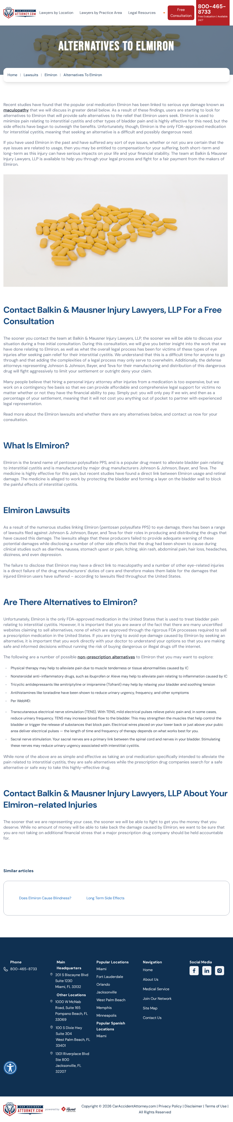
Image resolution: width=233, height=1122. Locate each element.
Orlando (103, 984)
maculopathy (16, 110)
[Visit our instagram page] (219, 970)
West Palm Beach (110, 1000)
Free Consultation (181, 12)
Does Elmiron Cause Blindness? (45, 898)
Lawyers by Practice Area (101, 12)
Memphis (104, 1007)
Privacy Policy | (172, 1106)
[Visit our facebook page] (194, 970)
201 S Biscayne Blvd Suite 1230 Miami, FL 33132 (71, 980)
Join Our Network (157, 998)
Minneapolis (106, 1015)
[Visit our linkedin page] (206, 970)
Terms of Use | (216, 1106)
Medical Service (156, 989)
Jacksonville (106, 992)
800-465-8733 (23, 969)
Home (12, 74)
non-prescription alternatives (106, 657)
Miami (101, 969)
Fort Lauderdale (109, 976)
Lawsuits (31, 74)
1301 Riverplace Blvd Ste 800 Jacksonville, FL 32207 (72, 1062)
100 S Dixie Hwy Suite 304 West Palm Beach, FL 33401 (73, 1036)
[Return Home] (19, 13)
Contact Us (152, 1017)
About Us (150, 979)
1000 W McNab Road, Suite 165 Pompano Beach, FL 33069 (71, 1010)
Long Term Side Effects (105, 898)
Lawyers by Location (56, 12)
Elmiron (51, 74)
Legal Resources (142, 12)
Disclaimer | (195, 1106)
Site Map (150, 1008)
